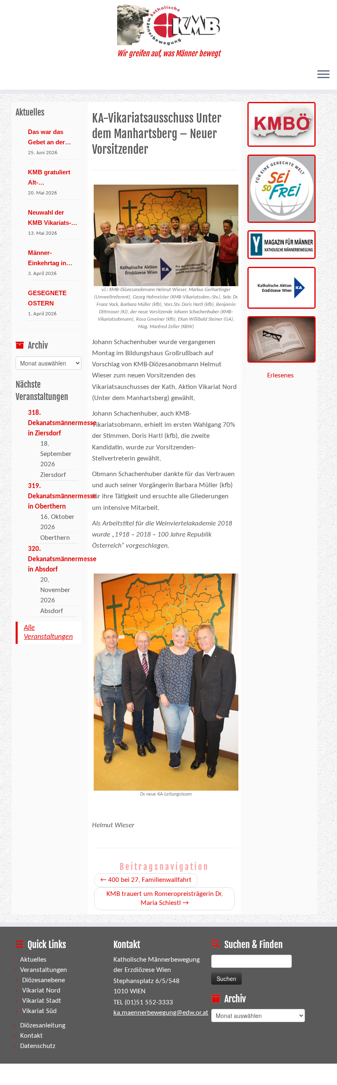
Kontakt (31, 1035)
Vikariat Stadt (41, 1000)
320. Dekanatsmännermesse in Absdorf (62, 559)
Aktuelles (33, 959)
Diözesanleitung (42, 1025)
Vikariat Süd (39, 1011)
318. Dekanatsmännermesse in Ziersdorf (62, 423)
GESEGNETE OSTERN (47, 298)
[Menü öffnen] (323, 75)
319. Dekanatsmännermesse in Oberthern (62, 496)
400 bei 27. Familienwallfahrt (146, 880)
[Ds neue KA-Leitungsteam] (166, 681)
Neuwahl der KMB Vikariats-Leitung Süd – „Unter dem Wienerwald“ (49, 218)
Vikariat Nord (41, 990)
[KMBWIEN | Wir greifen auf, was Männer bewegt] (168, 24)
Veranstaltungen (43, 970)
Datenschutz (37, 1046)
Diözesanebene (43, 980)
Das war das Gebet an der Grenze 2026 (46, 137)
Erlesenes (280, 375)
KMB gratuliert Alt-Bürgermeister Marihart (49, 178)
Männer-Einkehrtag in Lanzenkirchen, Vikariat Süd (50, 258)
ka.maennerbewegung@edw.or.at (160, 1012)
